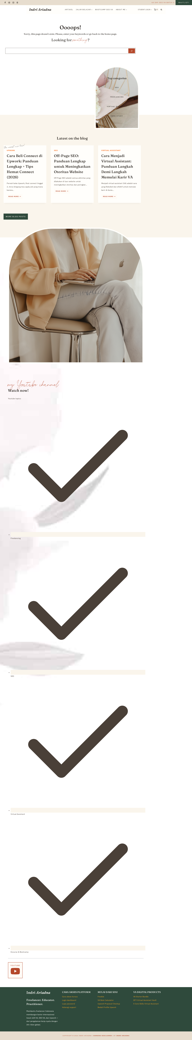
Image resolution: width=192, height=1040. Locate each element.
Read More (15, 197)
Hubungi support (69, 1007)
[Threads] (17, 2)
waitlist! (183, 3)
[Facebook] (5, 2)
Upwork (11, 150)
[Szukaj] (131, 50)
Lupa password (68, 1004)
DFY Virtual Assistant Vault (145, 1000)
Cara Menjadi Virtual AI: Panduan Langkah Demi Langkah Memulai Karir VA (117, 166)
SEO (56, 150)
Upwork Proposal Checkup (109, 1004)
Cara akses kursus (70, 996)
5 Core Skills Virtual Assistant (146, 1004)
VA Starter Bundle (141, 996)
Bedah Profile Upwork (107, 1007)
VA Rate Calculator (106, 1000)
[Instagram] (13, 2)
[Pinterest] (9, 2)
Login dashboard (69, 1000)
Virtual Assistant (111, 150)
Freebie (101, 996)
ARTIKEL (69, 10)
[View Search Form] (161, 9)
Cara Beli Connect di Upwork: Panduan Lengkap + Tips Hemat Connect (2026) (24, 166)
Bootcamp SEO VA (104, 10)
